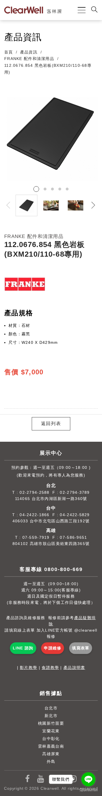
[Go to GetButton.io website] (88, 790)
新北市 (51, 715)
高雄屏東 (51, 754)
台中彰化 (51, 738)
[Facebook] (27, 778)
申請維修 (52, 648)
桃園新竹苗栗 (51, 723)
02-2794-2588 (34, 492)
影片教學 (28, 667)
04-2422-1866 (34, 514)
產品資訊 (28, 52)
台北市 (51, 708)
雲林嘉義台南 (51, 746)
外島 (51, 761)
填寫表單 (80, 648)
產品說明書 (74, 667)
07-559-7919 (36, 537)
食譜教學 (50, 667)
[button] (93, 205)
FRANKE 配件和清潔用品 (29, 58)
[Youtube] (40, 778)
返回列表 (51, 423)
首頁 (8, 52)
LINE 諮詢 (23, 648)
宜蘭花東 (51, 731)
